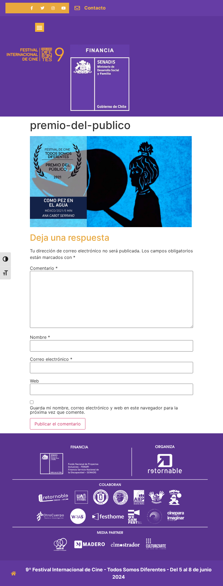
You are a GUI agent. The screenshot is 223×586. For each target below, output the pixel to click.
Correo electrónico (51, 359)
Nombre (40, 337)
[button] (39, 27)
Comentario (44, 268)
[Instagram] (53, 8)
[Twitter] (42, 8)
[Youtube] (63, 8)
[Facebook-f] (31, 8)
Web (34, 381)
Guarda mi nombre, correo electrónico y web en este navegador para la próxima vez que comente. (104, 410)
